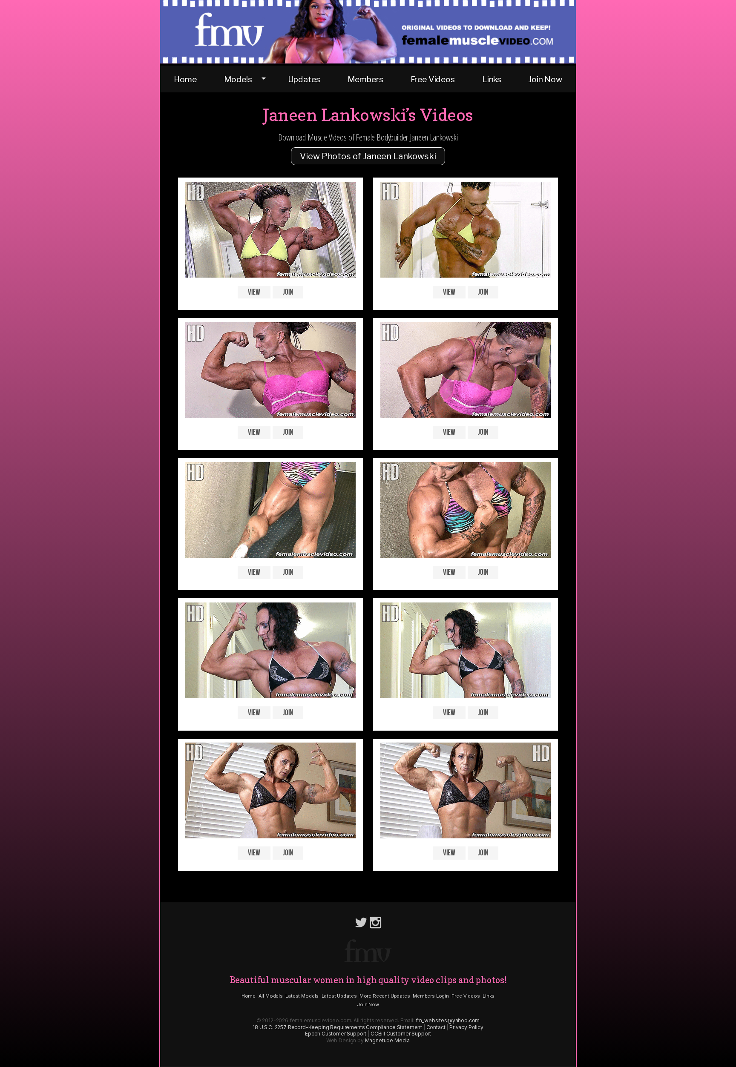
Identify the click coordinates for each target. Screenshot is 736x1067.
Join (288, 292)
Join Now (545, 79)
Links (491, 79)
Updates (304, 79)
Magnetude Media (387, 1040)
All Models (271, 996)
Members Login (431, 996)
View (254, 292)
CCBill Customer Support (401, 1033)
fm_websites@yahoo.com (448, 1020)
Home (185, 79)
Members (365, 79)
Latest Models (302, 996)
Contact (436, 1027)
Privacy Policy (466, 1027)
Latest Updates (339, 996)
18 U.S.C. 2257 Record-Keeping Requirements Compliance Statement (337, 1027)
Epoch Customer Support (335, 1033)
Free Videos (433, 79)
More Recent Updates (384, 996)
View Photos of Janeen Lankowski (368, 156)
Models (238, 79)
